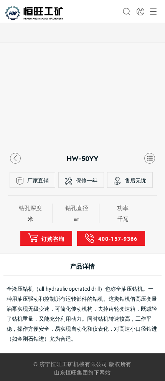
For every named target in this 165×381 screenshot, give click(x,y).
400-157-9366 (117, 239)
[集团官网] (140, 11)
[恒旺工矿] (34, 13)
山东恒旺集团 (71, 372)
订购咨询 (52, 239)
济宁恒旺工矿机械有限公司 (74, 364)
